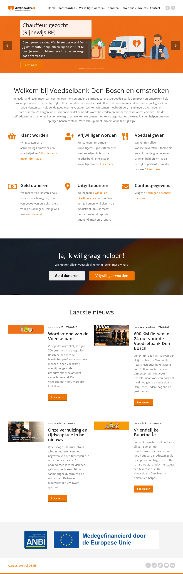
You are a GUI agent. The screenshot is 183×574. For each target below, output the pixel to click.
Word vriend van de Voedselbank (68, 336)
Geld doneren (67, 275)
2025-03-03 (69, 423)
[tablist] (92, 68)
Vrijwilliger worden (91, 8)
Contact (155, 8)
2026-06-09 (163, 327)
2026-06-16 (71, 327)
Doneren (113, 8)
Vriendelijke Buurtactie (146, 432)
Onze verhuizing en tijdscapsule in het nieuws (67, 434)
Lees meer (31, 65)
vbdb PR (58, 327)
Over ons (128, 8)
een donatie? (34, 214)
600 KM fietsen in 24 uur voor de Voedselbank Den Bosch (152, 341)
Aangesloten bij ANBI (22, 566)
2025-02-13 (155, 423)
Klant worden (66, 8)
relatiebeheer (147, 327)
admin (57, 423)
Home (52, 8)
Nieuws (143, 8)
